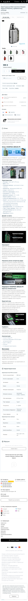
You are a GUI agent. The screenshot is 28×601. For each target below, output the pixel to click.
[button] (11, 46)
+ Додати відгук (14, 448)
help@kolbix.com (5, 496)
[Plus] (9, 71)
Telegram (19, 508)
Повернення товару (5, 529)
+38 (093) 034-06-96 (7, 486)
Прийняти (14, 596)
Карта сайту (3, 531)
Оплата (2, 526)
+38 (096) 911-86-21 (6, 484)
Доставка (3, 524)
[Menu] (1, 1)
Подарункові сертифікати (6, 534)
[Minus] (4, 71)
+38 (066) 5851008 (12, 565)
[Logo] (6, 2)
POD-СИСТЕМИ (6, 4)
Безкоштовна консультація (14, 119)
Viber (18, 510)
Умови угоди (3, 522)
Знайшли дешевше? (7, 67)
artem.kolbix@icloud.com (13, 567)
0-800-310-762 (4, 481)
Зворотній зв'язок (4, 527)
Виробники (3, 532)
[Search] (24, 1)
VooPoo (7, 12)
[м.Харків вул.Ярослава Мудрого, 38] (14, 475)
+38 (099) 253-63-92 (7, 483)
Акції (2, 536)
